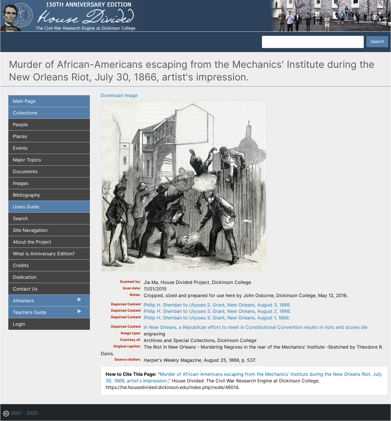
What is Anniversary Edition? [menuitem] (44, 253)
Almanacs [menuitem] (21, 302)
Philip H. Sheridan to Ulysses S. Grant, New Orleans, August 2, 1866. (217, 311)
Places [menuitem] (20, 136)
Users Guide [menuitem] (26, 206)
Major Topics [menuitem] (27, 160)
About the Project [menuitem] (32, 242)
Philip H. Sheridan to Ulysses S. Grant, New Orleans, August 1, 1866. (217, 318)
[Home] (195, 15)
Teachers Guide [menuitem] (27, 313)
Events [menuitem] (20, 148)
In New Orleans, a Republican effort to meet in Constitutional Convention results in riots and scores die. (256, 327)
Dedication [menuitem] (24, 277)
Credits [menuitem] (21, 265)
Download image (119, 95)
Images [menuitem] (20, 183)
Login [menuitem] (19, 324)
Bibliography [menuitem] (26, 195)
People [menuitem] (20, 124)
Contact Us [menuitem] (25, 289)
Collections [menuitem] (25, 113)
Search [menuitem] (20, 218)
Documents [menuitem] (25, 171)
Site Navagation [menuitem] (30, 230)
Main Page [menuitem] (24, 101)
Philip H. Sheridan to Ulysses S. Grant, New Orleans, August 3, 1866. (217, 305)
